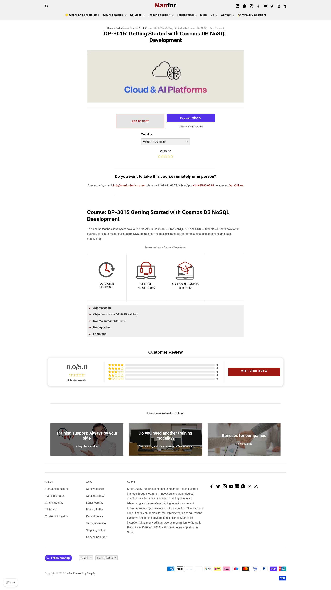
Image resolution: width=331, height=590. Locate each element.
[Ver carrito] (283, 6)
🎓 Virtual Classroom (252, 14)
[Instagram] (250, 6)
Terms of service (96, 523)
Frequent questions (56, 488)
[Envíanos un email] (250, 487)
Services (136, 14)
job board (50, 509)
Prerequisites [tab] (102, 327)
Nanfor (68, 573)
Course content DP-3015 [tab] (109, 321)
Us (212, 14)
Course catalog (113, 14)
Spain (105, 558)
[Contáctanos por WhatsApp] (244, 487)
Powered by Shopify (84, 573)
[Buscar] (46, 6)
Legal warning (94, 502)
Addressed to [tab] (102, 307)
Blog (203, 14)
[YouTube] (264, 6)
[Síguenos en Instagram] (225, 487)
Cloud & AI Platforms (141, 28)
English (84, 558)
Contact (226, 14)
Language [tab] (99, 333)
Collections (122, 28)
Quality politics (95, 488)
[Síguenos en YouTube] (232, 487)
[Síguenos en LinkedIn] (238, 487)
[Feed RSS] (257, 487)
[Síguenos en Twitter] (219, 487)
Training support (159, 14)
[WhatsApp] (243, 6)
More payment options (190, 126)
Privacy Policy (94, 509)
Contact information (57, 516)
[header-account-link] (278, 6)
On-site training (54, 502)
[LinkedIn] (236, 6)
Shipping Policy (95, 530)
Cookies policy (95, 495)
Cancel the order (96, 537)
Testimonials (185, 14)
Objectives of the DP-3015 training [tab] (115, 314)
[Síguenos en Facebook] (212, 487)
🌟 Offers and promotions (82, 14)
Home (110, 28)
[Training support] (146, 294)
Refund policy (94, 516)
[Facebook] (257, 6)
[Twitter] (271, 6)
